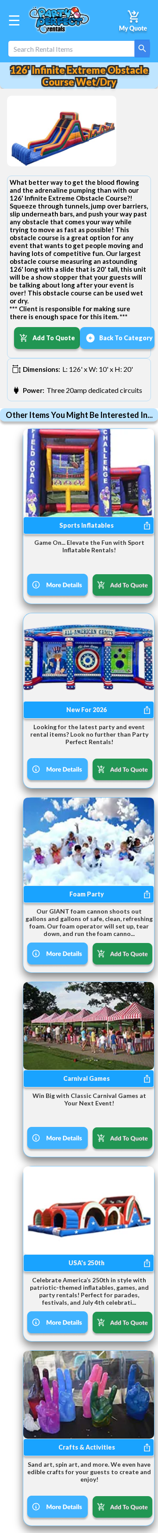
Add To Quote (53, 338)
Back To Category (126, 338)
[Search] (142, 48)
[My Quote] (133, 20)
